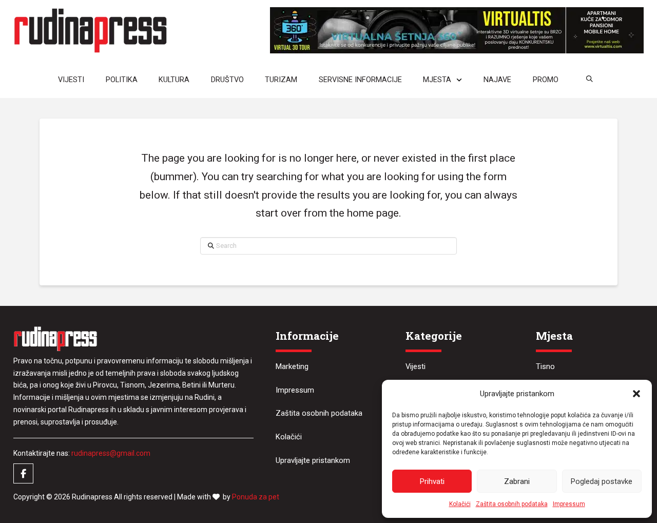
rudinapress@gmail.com (110, 453)
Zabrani (517, 481)
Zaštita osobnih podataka (512, 504)
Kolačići (460, 504)
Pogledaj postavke (601, 481)
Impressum (569, 504)
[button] (636, 394)
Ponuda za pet (255, 497)
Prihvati (432, 481)
